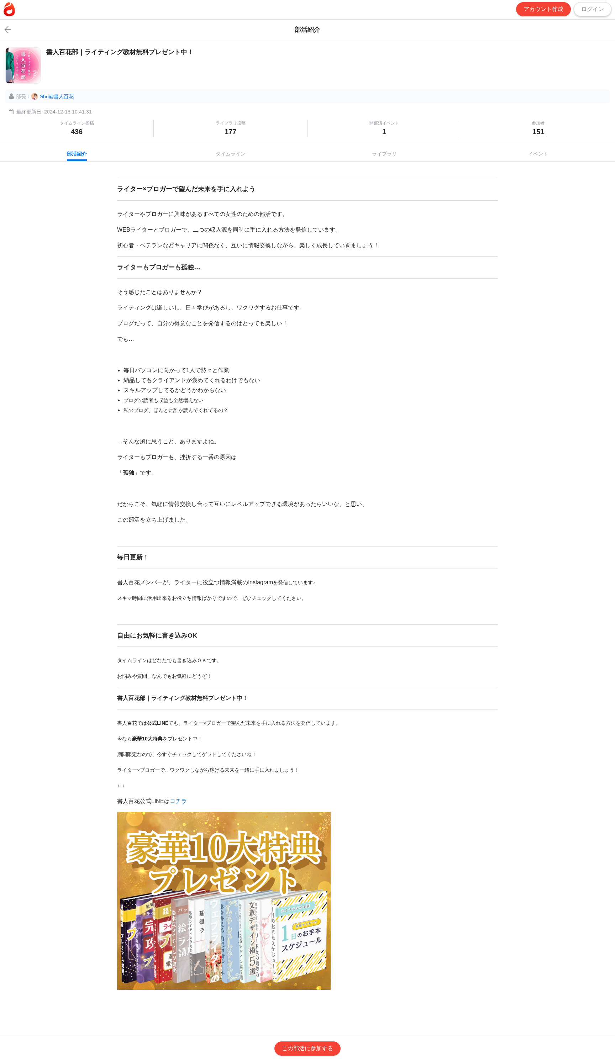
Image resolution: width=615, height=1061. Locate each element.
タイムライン (231, 154)
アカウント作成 (543, 9)
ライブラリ (384, 154)
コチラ (178, 801)
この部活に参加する (307, 1048)
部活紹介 (77, 154)
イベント (538, 154)
